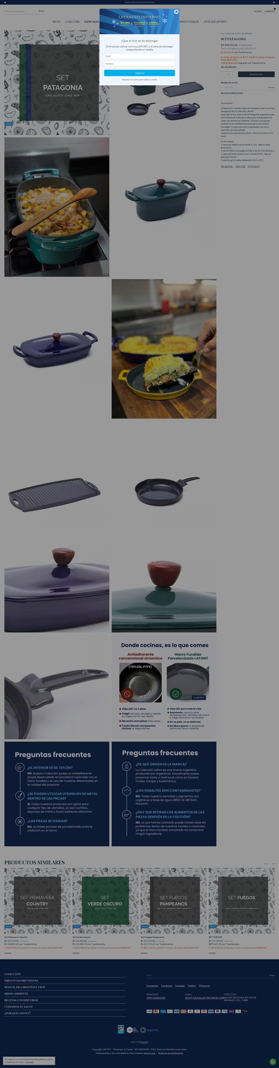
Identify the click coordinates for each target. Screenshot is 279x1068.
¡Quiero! (139, 73)
